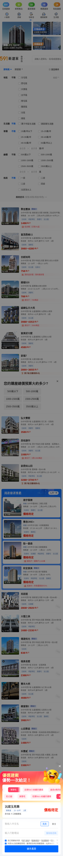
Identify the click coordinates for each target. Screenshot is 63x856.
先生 (45, 824)
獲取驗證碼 (51, 833)
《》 (25, 841)
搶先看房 (31, 849)
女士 (54, 824)
